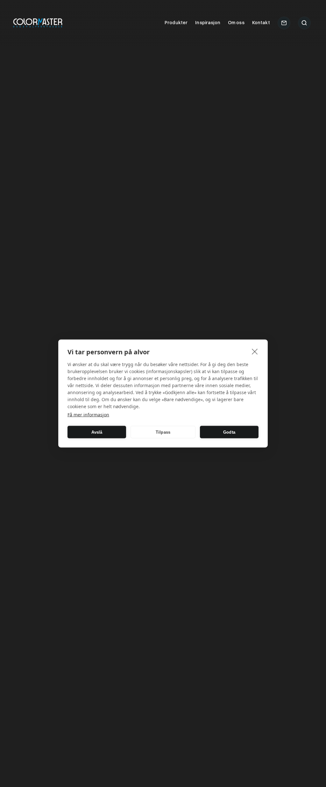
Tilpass (163, 432)
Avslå (97, 432)
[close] (255, 351)
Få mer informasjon (88, 415)
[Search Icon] (304, 23)
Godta (229, 432)
